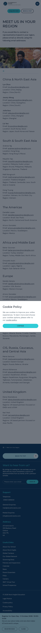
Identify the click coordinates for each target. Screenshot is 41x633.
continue (20, 326)
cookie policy (11, 320)
